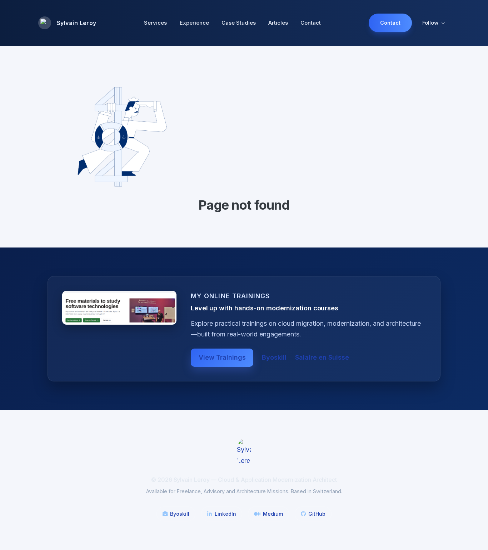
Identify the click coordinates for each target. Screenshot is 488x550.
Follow (430, 23)
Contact (310, 23)
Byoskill (274, 357)
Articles (278, 23)
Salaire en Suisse (322, 357)
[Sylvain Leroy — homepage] (244, 452)
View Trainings (222, 357)
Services (155, 23)
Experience (194, 23)
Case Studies (238, 23)
